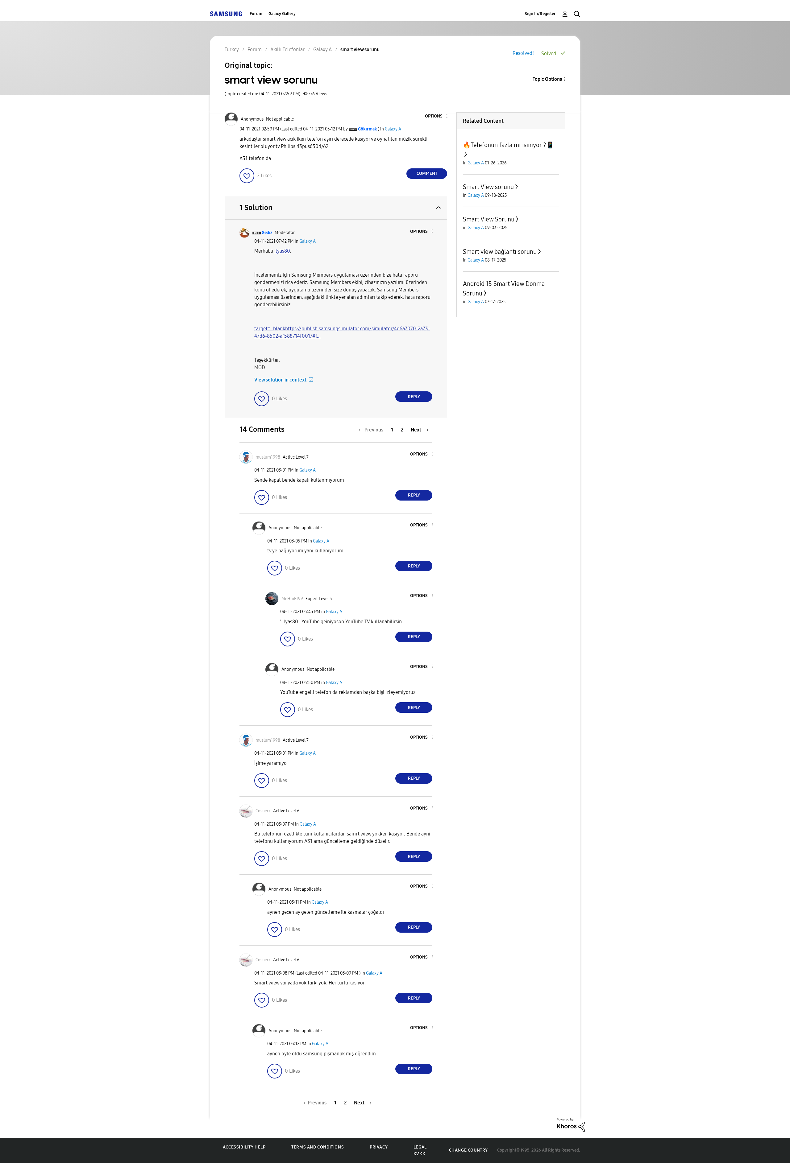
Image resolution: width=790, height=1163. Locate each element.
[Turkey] (226, 14)
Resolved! (523, 53)
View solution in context (280, 380)
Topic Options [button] (547, 79)
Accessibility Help (244, 1147)
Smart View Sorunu (488, 219)
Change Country (468, 1150)
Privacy (379, 1147)
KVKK (419, 1154)
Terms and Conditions (317, 1147)
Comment (427, 173)
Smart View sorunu (488, 187)
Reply (414, 396)
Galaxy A (393, 129)
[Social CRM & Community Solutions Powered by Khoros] (571, 1124)
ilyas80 (282, 251)
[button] (436, 116)
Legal (420, 1147)
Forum (256, 13)
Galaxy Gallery (282, 13)
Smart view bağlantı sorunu (500, 251)
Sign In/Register (540, 13)
